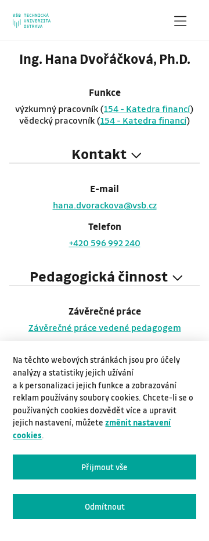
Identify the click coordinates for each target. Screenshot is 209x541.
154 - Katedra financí (147, 108)
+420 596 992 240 (104, 242)
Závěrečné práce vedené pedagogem (104, 327)
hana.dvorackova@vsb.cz (105, 205)
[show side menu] (180, 23)
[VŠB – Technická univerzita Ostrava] (32, 20)
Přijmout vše (104, 467)
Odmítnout (105, 506)
